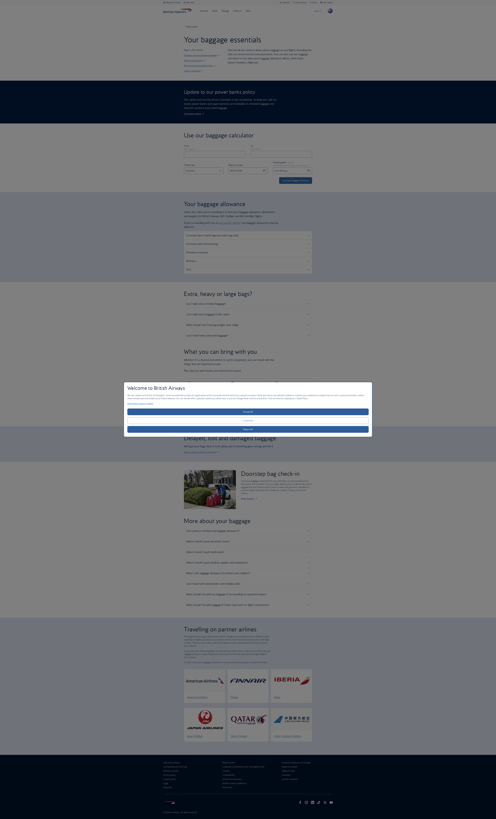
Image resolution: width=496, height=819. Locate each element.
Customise (248, 420)
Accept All (248, 412)
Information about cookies (140, 403)
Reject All (248, 429)
